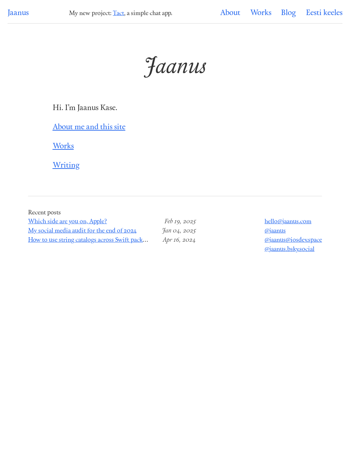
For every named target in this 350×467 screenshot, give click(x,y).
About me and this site (89, 127)
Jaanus (18, 13)
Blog (288, 13)
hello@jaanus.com (288, 222)
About (230, 13)
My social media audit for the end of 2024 (82, 231)
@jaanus (275, 231)
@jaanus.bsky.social (289, 249)
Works (260, 13)
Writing (66, 166)
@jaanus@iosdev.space (293, 240)
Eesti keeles (324, 13)
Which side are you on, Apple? (67, 222)
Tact (118, 13)
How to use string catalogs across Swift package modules (101, 240)
